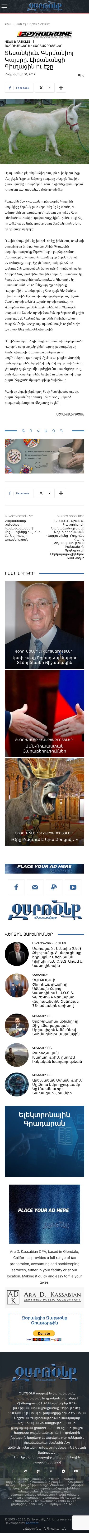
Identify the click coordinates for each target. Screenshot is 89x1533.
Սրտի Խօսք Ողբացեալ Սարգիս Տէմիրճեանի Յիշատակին (44, 660)
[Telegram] (63, 1471)
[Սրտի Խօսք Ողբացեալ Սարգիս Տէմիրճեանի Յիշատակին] (44, 625)
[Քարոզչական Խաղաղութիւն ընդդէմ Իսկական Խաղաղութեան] (17, 1055)
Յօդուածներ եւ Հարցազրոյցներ (33, 45)
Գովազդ (44, 431)
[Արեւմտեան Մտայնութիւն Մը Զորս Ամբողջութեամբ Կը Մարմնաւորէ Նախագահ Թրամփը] (17, 1084)
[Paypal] (54, 887)
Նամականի (40, 975)
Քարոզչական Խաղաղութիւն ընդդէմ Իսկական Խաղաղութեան (57, 1057)
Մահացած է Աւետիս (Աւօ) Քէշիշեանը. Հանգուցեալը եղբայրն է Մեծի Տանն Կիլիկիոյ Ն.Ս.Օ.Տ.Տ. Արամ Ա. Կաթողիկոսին (57, 957)
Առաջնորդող (42, 1016)
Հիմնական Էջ (15, 24)
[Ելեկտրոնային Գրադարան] (44, 1141)
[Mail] (35, 887)
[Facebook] (16, 887)
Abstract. (32, 1523)
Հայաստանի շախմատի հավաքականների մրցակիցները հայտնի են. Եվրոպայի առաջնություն (22, 530)
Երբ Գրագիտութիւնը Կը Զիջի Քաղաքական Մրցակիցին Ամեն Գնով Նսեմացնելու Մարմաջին (56, 1027)
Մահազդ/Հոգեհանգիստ (49, 943)
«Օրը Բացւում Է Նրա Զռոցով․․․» (44, 839)
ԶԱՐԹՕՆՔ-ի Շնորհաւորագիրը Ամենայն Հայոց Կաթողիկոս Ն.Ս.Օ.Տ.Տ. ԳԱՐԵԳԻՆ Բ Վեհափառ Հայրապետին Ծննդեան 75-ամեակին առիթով (55, 993)
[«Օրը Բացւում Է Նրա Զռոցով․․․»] (44, 802)
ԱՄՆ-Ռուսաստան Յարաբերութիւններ (44, 748)
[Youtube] (73, 887)
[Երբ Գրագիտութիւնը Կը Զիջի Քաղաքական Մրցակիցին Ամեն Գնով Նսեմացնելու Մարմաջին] (17, 1025)
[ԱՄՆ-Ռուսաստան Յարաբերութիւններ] (44, 713)
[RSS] (51, 1471)
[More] (61, 88)
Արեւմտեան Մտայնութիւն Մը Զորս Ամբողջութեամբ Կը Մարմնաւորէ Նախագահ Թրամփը (57, 1086)
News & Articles (39, 24)
